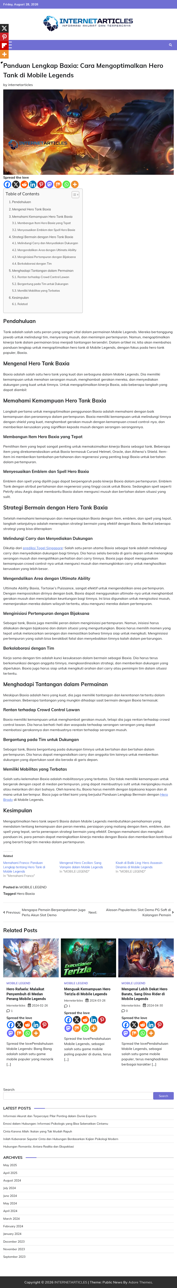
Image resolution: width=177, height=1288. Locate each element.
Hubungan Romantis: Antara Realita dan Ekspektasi (38, 1146)
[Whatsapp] (66, 184)
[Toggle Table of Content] (73, 194)
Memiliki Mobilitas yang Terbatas (38, 290)
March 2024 (11, 1218)
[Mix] (58, 184)
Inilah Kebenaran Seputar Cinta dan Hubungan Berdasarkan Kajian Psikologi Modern (60, 1139)
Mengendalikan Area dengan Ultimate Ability (46, 250)
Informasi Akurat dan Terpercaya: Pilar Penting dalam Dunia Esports (49, 1116)
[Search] (170, 45)
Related (22, 304)
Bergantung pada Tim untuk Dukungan (42, 284)
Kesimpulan (20, 298)
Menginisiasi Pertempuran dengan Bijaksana (46, 257)
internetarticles (20, 85)
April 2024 (10, 1211)
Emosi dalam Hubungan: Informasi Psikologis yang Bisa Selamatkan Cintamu (55, 1123)
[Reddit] (24, 184)
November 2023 (14, 1249)
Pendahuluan (21, 202)
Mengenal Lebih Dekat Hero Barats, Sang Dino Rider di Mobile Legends (145, 994)
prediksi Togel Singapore (43, 548)
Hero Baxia (26, 893)
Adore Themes (140, 1282)
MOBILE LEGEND (33, 887)
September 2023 (14, 1256)
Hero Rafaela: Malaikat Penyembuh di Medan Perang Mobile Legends (26, 994)
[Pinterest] (41, 184)
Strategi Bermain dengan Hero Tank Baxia (42, 237)
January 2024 (12, 1234)
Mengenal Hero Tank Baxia (31, 209)
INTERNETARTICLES (70, 1282)
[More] (75, 184)
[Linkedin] (32, 184)
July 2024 (9, 1188)
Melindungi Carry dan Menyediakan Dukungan (47, 243)
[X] (16, 184)
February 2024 (13, 1226)
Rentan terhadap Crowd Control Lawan (43, 277)
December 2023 (14, 1241)
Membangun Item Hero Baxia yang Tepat (44, 223)
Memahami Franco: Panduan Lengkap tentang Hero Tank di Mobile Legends (24, 867)
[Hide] (1, 62)
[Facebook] (7, 184)
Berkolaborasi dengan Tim (34, 263)
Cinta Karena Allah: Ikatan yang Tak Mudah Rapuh (37, 1131)
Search (8, 1089)
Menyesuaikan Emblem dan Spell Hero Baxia (46, 230)
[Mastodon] (49, 184)
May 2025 (10, 1165)
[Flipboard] (4, 45)
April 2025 (10, 1173)
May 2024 (10, 1203)
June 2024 (10, 1195)
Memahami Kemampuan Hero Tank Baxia (42, 217)
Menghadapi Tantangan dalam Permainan (42, 271)
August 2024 (12, 1180)
